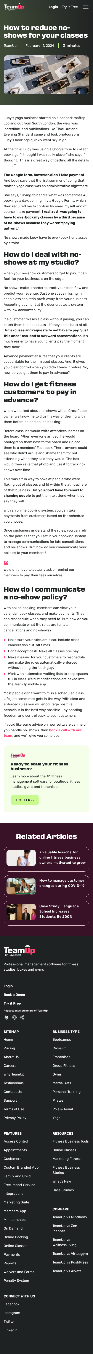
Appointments (15, 1150)
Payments (12, 1254)
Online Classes (15, 1246)
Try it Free (70, 7)
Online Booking (16, 1237)
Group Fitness (64, 1066)
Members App (15, 1211)
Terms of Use (14, 1109)
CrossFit (59, 1048)
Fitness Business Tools (71, 1141)
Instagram (12, 1313)
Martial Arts (62, 1083)
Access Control (16, 1141)
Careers (10, 1066)
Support (10, 1100)
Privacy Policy (15, 1118)
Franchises (61, 1057)
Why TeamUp (14, 1074)
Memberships (15, 1220)
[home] (14, 7)
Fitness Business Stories (66, 1170)
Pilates (58, 1100)
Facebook (11, 1304)
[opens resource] (46, 859)
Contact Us (13, 1092)
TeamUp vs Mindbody (70, 1217)
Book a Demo (14, 995)
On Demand (13, 1228)
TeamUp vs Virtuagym (70, 1254)
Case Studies (63, 1190)
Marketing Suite (16, 1202)
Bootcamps (62, 1039)
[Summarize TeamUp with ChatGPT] (14, 1017)
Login (53, 7)
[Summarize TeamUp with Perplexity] (22, 1017)
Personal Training (67, 1092)
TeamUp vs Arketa (67, 1271)
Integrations (13, 1193)
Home (8, 1039)
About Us (11, 1057)
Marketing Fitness (67, 1159)
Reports (10, 1263)
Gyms (57, 1074)
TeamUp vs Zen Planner (65, 1228)
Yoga (57, 1118)
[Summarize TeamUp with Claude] (7, 1017)
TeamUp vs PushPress (70, 1262)
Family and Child (17, 1176)
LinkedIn (11, 1330)
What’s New (62, 1181)
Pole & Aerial (63, 1109)
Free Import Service (19, 1185)
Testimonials (14, 1083)
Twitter (9, 1321)
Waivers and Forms (19, 1272)
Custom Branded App (21, 1167)
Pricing (9, 1048)
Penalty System (16, 1280)
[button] (85, 7)
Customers (12, 1159)
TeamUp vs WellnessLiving (65, 1242)
